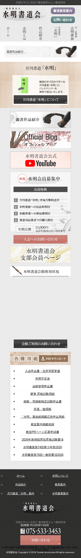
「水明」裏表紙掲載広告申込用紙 (43, 416)
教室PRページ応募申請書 (42, 432)
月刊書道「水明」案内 (20, 493)
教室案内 (60, 484)
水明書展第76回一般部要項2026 (42, 454)
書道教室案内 (62, 11)
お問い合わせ (62, 20)
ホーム (21, 475)
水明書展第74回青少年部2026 (42, 447)
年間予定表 (42, 378)
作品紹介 (20, 484)
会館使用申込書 (42, 386)
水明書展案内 (60, 493)
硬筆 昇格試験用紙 (42, 394)
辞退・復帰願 (42, 409)
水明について (60, 475)
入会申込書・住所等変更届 (42, 371)
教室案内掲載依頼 (42, 424)
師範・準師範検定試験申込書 (43, 401)
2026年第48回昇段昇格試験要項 (42, 439)
